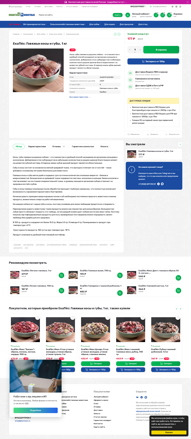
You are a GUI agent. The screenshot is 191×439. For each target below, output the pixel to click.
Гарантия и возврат (90, 6)
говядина (73, 245)
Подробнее (35, 410)
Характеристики (37, 146)
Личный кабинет (101, 397)
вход (134, 16)
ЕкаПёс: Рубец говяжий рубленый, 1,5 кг (128, 350)
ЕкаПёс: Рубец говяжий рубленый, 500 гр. (163, 350)
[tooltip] (115, 34)
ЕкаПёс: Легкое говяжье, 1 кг (37, 270)
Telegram (166, 173)
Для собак (94, 24)
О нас (28, 6)
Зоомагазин (28, 34)
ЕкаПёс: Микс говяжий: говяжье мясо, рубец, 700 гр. (94, 351)
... (102, 6)
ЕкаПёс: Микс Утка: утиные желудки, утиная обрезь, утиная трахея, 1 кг (25, 351)
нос (26, 248)
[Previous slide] (177, 309)
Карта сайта (99, 427)
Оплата (59, 6)
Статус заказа (72, 6)
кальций (17, 245)
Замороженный (72, 34)
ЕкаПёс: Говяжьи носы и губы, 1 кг (156, 151)
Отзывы (37, 6)
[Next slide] (180, 309)
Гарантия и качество (83, 146)
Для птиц (142, 24)
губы (112, 245)
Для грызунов (126, 24)
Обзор (19, 146)
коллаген (103, 245)
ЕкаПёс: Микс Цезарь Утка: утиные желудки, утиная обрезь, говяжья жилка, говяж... (59, 353)
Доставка (48, 6)
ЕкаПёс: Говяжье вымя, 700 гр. (95, 270)
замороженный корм (88, 245)
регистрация (146, 16)
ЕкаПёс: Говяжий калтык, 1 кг (154, 286)
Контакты (98, 424)
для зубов (40, 245)
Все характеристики (79, 97)
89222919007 (137, 6)
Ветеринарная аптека (34, 24)
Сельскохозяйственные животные (67, 24)
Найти (118, 15)
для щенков (28, 245)
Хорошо (169, 432)
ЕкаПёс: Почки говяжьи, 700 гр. (38, 286)
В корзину (161, 50)
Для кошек (109, 24)
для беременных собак (56, 245)
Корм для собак (55, 34)
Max (156, 173)
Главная (16, 34)
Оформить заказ (101, 400)
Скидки (17, 24)
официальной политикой (148, 411)
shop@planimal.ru (160, 6)
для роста (18, 248)
